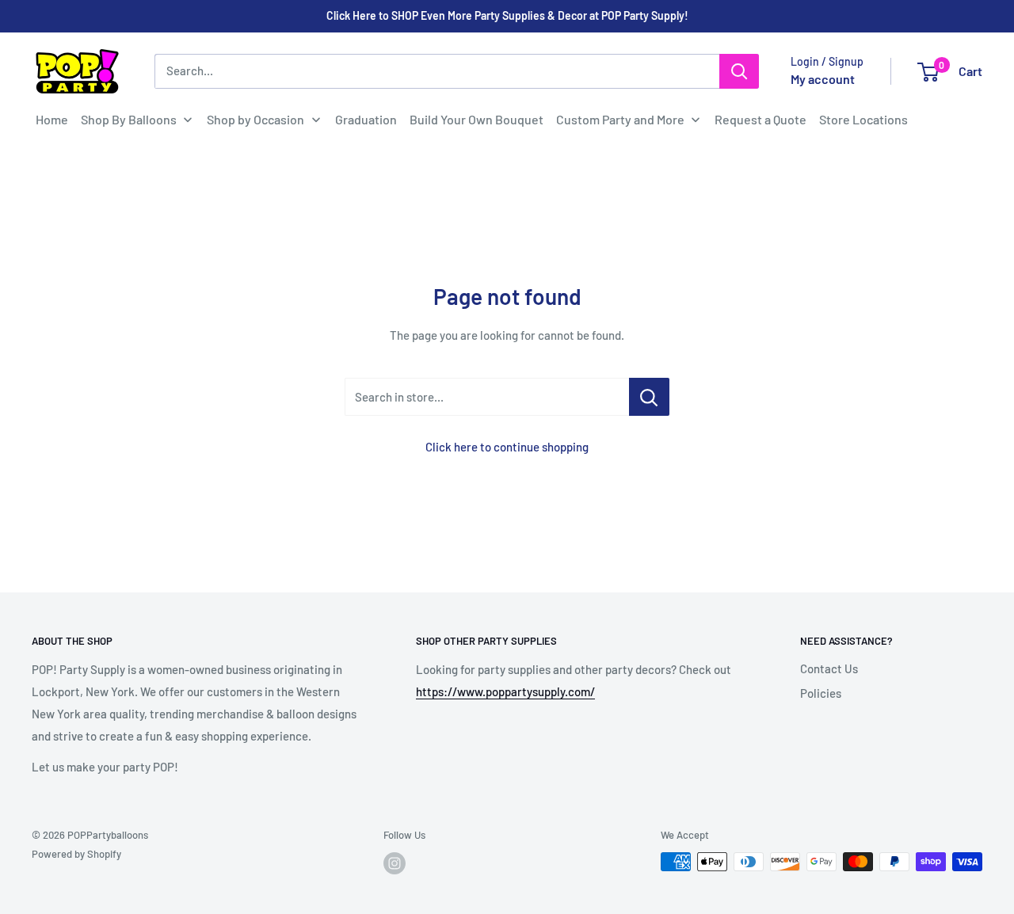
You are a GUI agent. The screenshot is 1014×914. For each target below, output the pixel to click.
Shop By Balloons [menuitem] (129, 119)
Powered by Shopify (76, 853)
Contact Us (829, 668)
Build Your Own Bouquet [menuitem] (476, 119)
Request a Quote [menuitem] (760, 119)
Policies (820, 693)
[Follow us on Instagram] (394, 863)
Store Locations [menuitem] (863, 119)
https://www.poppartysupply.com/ (505, 691)
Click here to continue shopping (507, 447)
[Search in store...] (649, 397)
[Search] (739, 71)
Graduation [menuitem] (366, 119)
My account (823, 78)
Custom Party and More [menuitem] (620, 119)
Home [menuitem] (52, 119)
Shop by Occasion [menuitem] (255, 119)
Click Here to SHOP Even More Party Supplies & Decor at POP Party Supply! (507, 15)
